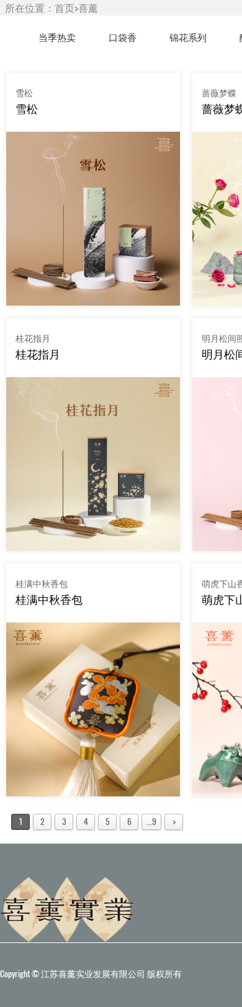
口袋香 (123, 37)
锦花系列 (188, 37)
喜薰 (88, 7)
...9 (151, 821)
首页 (64, 7)
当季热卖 (57, 37)
